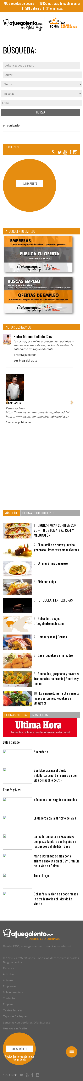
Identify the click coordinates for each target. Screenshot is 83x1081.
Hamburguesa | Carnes (52, 636)
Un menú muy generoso (53, 563)
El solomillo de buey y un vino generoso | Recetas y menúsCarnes (56, 547)
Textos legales (13, 1010)
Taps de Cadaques (15, 1016)
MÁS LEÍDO (11, 513)
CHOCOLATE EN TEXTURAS (55, 600)
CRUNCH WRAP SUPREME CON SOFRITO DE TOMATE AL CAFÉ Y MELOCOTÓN (55, 530)
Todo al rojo (41, 875)
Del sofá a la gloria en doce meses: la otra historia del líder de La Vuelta (56, 898)
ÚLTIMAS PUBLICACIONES (38, 513)
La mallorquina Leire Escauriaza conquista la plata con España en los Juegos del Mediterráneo (55, 841)
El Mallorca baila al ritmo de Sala (55, 817)
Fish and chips (47, 581)
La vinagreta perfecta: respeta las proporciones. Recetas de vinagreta (56, 698)
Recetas (8, 968)
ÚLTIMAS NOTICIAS (16, 715)
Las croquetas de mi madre (55, 655)
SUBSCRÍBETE (29, 183)
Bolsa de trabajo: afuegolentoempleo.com (49, 621)
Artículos (8, 974)
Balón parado (11, 742)
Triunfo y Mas (11, 789)
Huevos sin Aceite (15, 1028)
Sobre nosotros (13, 992)
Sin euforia (41, 751)
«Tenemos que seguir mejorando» (55, 799)
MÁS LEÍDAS (40, 715)
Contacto (9, 998)
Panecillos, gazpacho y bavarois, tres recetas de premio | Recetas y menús (56, 678)
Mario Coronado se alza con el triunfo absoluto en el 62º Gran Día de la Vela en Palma (57, 860)
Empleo (8, 1004)
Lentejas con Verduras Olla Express (26, 1022)
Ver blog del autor (26, 360)
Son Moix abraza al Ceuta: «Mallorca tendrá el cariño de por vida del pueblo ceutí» (55, 775)
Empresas (9, 986)
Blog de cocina (12, 962)
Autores (8, 980)
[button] (7, 400)
